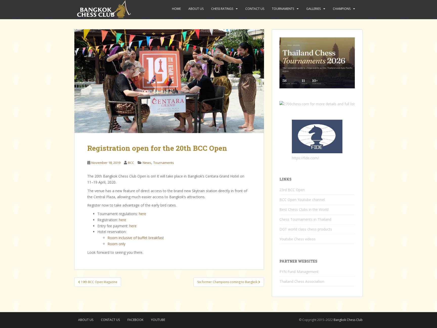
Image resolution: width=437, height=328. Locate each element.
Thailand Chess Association (301, 281)
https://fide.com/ (305, 158)
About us (196, 9)
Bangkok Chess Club (348, 320)
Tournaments (283, 9)
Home (176, 9)
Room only (116, 243)
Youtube (158, 320)
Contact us (254, 9)
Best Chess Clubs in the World (304, 209)
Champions (342, 9)
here (142, 213)
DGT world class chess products (305, 229)
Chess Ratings (222, 9)
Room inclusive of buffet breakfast (135, 237)
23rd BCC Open (292, 189)
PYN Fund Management (299, 271)
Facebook (135, 320)
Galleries (313, 9)
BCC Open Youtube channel (302, 199)
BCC (131, 162)
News (147, 162)
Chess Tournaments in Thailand (305, 219)
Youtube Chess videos (297, 239)
